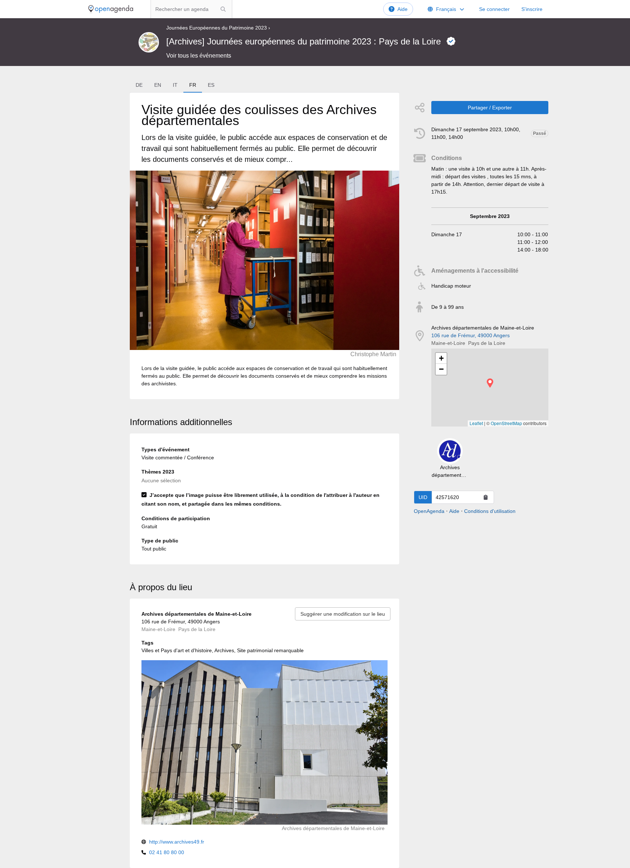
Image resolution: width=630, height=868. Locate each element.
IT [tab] (175, 85)
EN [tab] (157, 85)
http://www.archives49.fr (176, 842)
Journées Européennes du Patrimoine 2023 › (218, 28)
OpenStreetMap (506, 423)
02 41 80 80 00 (166, 852)
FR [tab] (192, 85)
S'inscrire (531, 9)
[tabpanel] (264, 246)
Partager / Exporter (490, 107)
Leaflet (476, 423)
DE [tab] (139, 85)
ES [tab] (211, 85)
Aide (402, 9)
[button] (490, 383)
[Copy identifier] (485, 497)
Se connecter (494, 9)
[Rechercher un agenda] (223, 9)
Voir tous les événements (198, 55)
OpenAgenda (429, 511)
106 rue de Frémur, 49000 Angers (470, 335)
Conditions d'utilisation (490, 511)
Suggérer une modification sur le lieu (342, 614)
